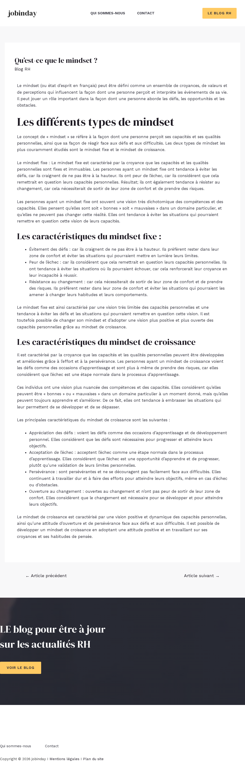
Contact (146, 13)
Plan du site (93, 759)
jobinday (22, 13)
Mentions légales (64, 759)
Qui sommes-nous (107, 13)
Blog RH (22, 69)
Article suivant (202, 575)
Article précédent (46, 575)
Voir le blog (20, 668)
